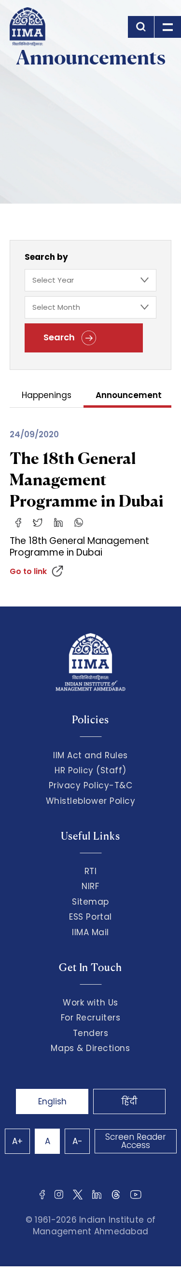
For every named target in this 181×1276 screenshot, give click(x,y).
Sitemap (90, 902)
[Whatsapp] (78, 522)
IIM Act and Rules (90, 755)
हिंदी (129, 1101)
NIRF (90, 886)
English (52, 1101)
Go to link (28, 571)
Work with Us (90, 1002)
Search (60, 337)
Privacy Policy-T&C (91, 785)
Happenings (46, 396)
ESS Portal (90, 917)
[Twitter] (37, 522)
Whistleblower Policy (91, 801)
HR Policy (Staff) (90, 770)
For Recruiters (90, 1017)
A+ (17, 1141)
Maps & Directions (90, 1048)
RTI (90, 871)
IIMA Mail (90, 932)
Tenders (91, 1033)
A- (77, 1141)
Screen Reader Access (135, 1141)
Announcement (129, 396)
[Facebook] (18, 522)
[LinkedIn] (58, 522)
